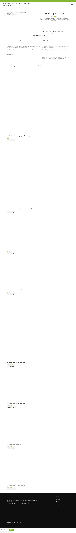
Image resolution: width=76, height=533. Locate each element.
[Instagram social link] (62, 1)
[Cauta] (66, 4)
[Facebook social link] (61, 1)
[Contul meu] (68, 4)
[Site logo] (38, 4)
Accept (11, 529)
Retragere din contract (5, 531)
